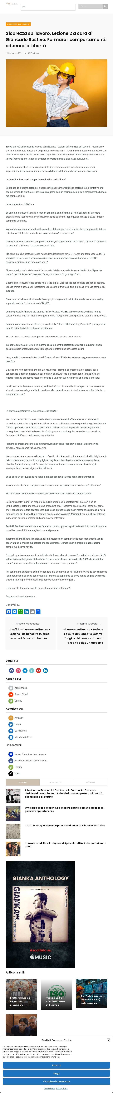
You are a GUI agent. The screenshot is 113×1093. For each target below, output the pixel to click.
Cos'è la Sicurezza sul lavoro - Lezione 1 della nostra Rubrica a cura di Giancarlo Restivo (30, 634)
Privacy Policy (62, 1089)
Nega (56, 1073)
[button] (108, 1040)
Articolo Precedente (27, 623)
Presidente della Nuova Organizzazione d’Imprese (47, 154)
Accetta (56, 1065)
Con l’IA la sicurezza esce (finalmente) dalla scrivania (91, 1000)
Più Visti (90, 782)
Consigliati (56, 782)
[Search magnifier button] (105, 6)
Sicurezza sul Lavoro (18, 24)
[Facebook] (11, 670)
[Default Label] (25, 670)
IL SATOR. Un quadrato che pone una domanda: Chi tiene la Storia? (65, 825)
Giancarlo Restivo (92, 150)
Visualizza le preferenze (56, 1081)
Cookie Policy (49, 1089)
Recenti (23, 782)
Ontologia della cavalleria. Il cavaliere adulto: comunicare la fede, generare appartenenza (64, 809)
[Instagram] (18, 670)
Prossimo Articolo (87, 623)
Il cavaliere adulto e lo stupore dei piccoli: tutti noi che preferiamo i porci (65, 844)
